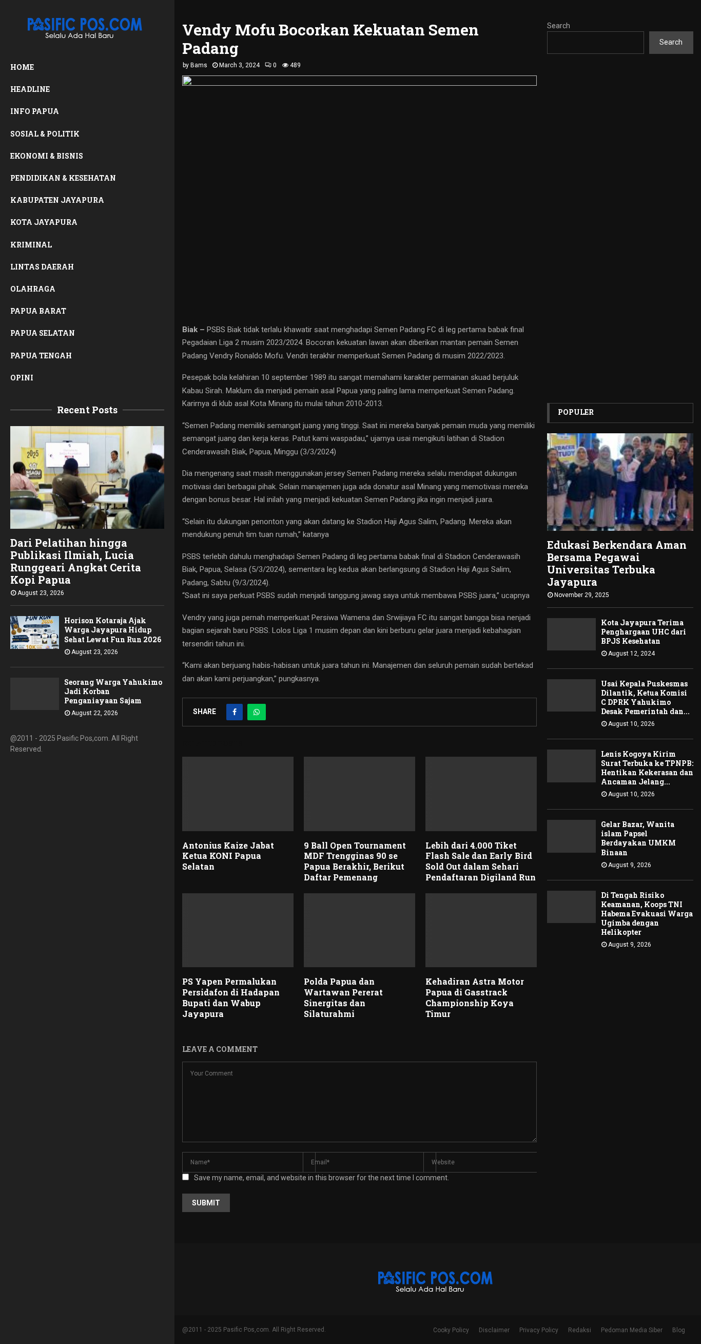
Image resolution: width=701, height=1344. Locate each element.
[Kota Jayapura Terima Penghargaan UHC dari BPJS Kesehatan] (571, 634)
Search (558, 26)
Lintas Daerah (42, 267)
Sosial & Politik (45, 134)
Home (22, 67)
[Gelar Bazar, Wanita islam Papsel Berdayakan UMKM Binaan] (571, 836)
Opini (21, 377)
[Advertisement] (620, 228)
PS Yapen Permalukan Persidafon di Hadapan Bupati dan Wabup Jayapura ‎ (231, 997)
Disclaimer (494, 1330)
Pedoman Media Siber (632, 1330)
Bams (198, 65)
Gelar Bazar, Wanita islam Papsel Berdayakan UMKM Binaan (638, 838)
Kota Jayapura (43, 222)
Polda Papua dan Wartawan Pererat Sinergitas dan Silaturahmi (343, 997)
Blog (678, 1330)
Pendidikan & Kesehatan (63, 178)
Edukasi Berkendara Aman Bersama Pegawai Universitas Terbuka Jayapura (617, 563)
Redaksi (579, 1330)
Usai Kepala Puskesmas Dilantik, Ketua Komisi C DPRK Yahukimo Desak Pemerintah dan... (645, 697)
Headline (30, 89)
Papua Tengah (41, 355)
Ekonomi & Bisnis (46, 156)
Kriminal (31, 244)
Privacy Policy (538, 1330)
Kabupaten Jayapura (57, 200)
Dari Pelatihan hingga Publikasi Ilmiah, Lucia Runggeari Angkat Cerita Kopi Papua (75, 561)
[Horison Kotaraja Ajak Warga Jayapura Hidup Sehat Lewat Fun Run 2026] (34, 632)
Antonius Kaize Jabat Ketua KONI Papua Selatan (228, 856)
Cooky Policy (451, 1330)
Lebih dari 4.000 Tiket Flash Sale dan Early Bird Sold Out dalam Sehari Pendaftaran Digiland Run (480, 861)
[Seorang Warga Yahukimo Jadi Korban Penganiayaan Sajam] (34, 694)
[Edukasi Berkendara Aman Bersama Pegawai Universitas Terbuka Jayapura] (620, 482)
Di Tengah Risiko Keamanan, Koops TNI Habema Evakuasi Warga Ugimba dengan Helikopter (647, 913)
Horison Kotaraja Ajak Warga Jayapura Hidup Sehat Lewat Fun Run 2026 (112, 630)
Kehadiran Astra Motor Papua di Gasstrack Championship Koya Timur (474, 997)
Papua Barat (38, 311)
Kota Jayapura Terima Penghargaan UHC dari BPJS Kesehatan (643, 632)
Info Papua (34, 111)
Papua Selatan (42, 333)
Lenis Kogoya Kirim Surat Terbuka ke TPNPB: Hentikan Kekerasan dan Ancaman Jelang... (647, 767)
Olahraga (32, 289)
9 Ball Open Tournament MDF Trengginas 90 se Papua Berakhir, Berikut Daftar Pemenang (355, 861)
